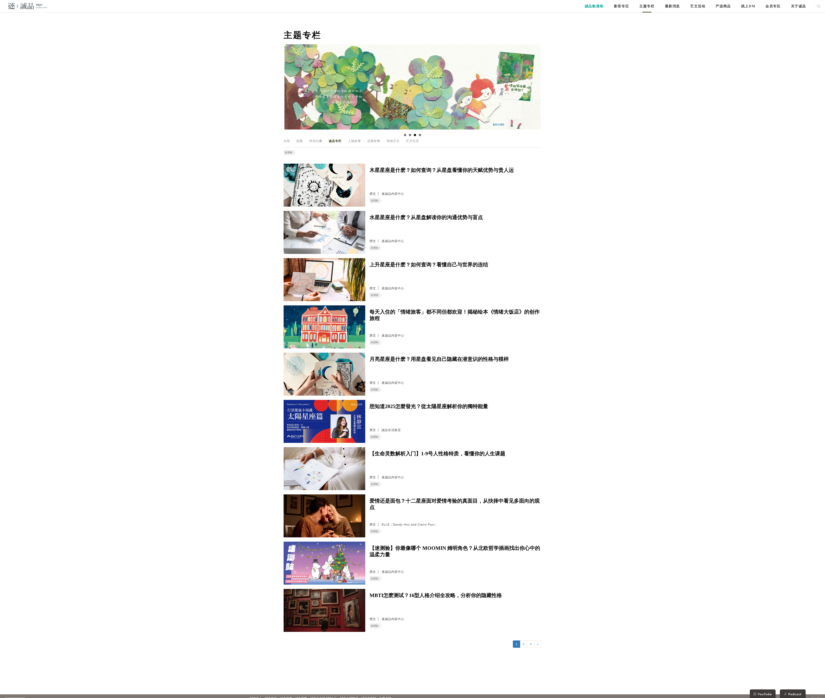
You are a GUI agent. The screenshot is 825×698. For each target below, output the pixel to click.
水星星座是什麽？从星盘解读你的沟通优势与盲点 (426, 217)
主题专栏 (646, 6)
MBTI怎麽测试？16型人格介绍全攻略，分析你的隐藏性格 (436, 595)
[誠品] (28, 6)
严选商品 (723, 6)
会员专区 (773, 6)
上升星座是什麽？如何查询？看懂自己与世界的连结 (429, 264)
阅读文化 (393, 141)
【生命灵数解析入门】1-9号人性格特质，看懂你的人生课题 (437, 453)
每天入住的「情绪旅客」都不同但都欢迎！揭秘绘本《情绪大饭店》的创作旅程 (455, 315)
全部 (287, 141)
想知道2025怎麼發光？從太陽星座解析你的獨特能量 (429, 406)
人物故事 (354, 141)
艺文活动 (697, 6)
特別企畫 (315, 141)
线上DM (748, 6)
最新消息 (672, 6)
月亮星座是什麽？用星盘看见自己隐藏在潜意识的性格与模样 (439, 359)
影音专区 (621, 6)
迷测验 (288, 152)
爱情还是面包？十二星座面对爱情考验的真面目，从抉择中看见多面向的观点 (455, 504)
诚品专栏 (335, 141)
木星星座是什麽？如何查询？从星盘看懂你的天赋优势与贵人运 (442, 170)
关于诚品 (798, 6)
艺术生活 (412, 141)
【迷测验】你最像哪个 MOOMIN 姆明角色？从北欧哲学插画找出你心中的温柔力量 (455, 551)
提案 (299, 141)
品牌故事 (373, 141)
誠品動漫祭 (594, 6)
